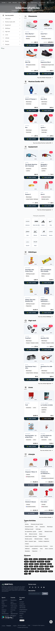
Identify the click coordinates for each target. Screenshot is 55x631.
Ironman (13, 610)
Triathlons (4, 606)
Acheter (47, 45)
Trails (3, 604)
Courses (4, 2)
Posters (21, 613)
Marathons (13, 600)
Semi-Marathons (13, 603)
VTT (3, 608)
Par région (13, 615)
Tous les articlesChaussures (44, 77)
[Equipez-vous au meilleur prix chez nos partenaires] (11, 48)
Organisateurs (34, 2)
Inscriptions (22, 611)
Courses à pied (4, 601)
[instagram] (35, 587)
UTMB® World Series (5, 612)
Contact (21, 602)
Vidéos (20, 2)
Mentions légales (22, 625)
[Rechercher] (51, 622)
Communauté (42, 2)
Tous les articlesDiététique (44, 316)
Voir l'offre (32, 45)
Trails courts (14, 606)
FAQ (29, 625)
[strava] (38, 587)
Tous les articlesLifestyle (45, 517)
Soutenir (22, 620)
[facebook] (29, 587)
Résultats (15, 2)
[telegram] (41, 587)
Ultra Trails (13, 608)
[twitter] (32, 587)
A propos (21, 604)
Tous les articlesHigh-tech (44, 383)
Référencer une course (22, 606)
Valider (45, 593)
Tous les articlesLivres (45, 450)
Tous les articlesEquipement (44, 210)
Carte (10, 2)
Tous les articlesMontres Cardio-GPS (42, 143)
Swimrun (4, 610)
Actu (28, 2)
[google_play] (44, 587)
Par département (14, 612)
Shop (24, 2)
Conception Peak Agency (38, 625)
